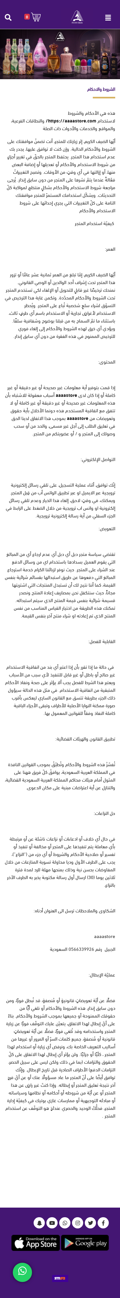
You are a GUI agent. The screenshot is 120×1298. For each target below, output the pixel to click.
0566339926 (81, 948)
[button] (32, 17)
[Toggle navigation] (108, 18)
